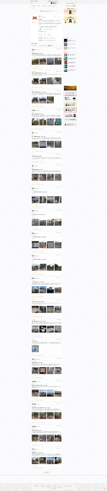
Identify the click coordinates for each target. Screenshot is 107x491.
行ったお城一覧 (34, 45)
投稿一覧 (49, 45)
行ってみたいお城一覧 (42, 45)
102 (55, 16)
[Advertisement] (70, 30)
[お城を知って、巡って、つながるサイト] (53, 3)
